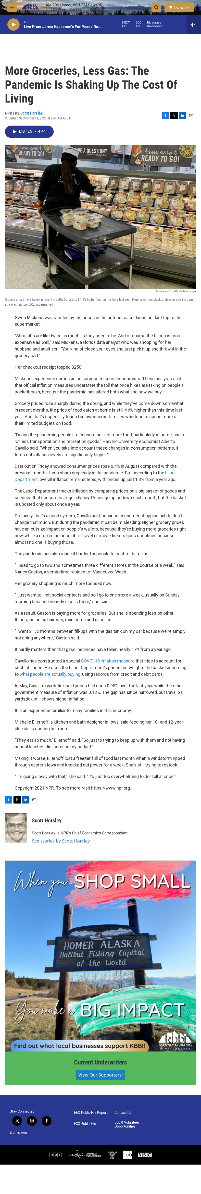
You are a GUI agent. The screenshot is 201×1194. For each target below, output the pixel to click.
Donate (181, 7)
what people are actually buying (50, 674)
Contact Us (122, 1113)
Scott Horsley (31, 113)
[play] (13, 24)
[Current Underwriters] (100, 956)
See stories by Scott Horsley (61, 841)
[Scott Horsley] (16, 828)
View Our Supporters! (100, 1075)
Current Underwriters (100, 1062)
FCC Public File (85, 1124)
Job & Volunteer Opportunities (126, 1124)
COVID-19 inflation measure (108, 660)
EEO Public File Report (91, 1113)
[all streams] (194, 24)
